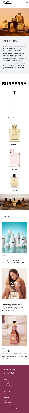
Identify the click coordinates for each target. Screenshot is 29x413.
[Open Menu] (26, 2)
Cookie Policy (7, 393)
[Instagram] (12, 408)
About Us (6, 379)
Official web (14, 96)
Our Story (6, 381)
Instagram (14, 105)
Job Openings (7, 402)
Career (5, 400)
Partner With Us (8, 385)
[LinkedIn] (16, 408)
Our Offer (6, 383)
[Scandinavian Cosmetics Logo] (8, 2)
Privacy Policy (7, 391)
